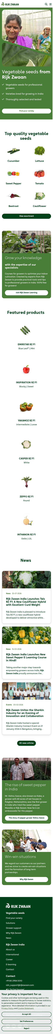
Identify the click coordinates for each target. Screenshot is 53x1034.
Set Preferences (26, 1021)
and (17, 1008)
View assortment (26, 216)
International (12, 955)
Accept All (26, 1014)
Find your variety (14, 918)
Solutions (10, 923)
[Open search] (46, 4)
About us (10, 950)
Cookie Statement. (26, 1008)
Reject (26, 1028)
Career (9, 960)
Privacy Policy (7, 1008)
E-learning (11, 965)
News (8, 938)
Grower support (13, 928)
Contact (10, 970)
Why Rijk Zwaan (13, 933)
